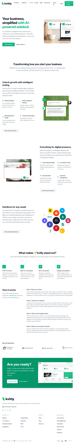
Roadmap (59, 432)
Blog (41, 2)
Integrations (5, 426)
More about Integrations (11, 232)
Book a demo (20, 44)
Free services (60, 418)
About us (54, 3)
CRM (22, 424)
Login (61, 3)
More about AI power (10, 130)
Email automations (7, 424)
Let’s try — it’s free (69, 3)
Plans (40, 418)
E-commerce (5, 421)
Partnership (60, 424)
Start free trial (8, 44)
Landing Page (24, 418)
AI (32, 2)
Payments (23, 421)
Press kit (59, 429)
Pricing (36, 2)
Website (4, 418)
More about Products (48, 190)
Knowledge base (61, 421)
